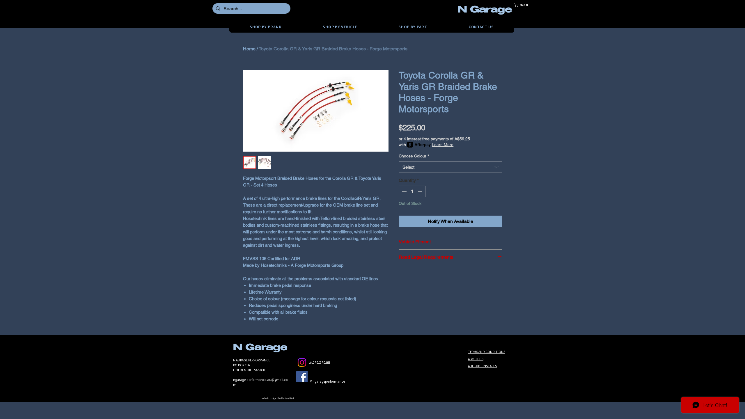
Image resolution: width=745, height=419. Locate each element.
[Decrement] (404, 191)
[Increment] (420, 191)
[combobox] (450, 167)
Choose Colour (414, 156)
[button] (523, 5)
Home (249, 49)
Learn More (442, 144)
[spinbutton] (412, 191)
